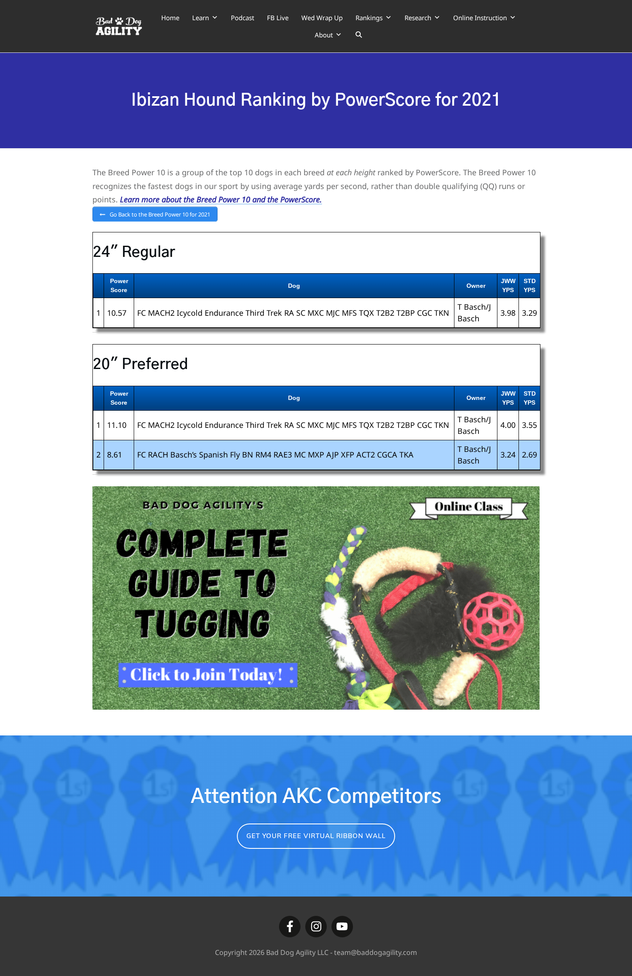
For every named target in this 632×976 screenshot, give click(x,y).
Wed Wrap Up (322, 17)
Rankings (369, 17)
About (324, 34)
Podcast (242, 17)
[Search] (359, 34)
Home (170, 17)
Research (418, 17)
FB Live (277, 17)
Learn (200, 17)
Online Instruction (480, 17)
